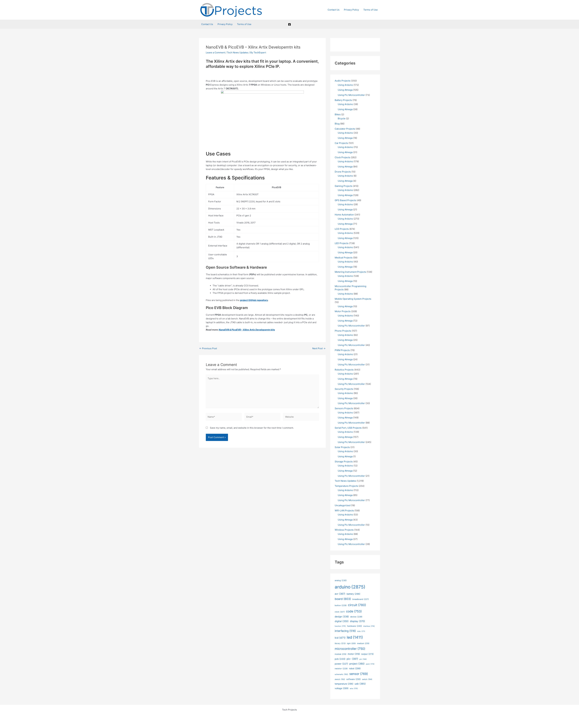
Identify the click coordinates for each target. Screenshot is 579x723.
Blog (337, 123)
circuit (357, 605)
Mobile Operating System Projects (353, 298)
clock (340, 612)
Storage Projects (344, 461)
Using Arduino (345, 84)
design (342, 616)
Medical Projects (344, 257)
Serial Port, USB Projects (348, 427)
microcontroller (350, 649)
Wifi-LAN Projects (344, 510)
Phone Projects (343, 330)
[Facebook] (289, 24)
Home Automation (344, 214)
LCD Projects (342, 228)
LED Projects (341, 243)
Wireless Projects (344, 529)
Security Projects (344, 388)
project (357, 663)
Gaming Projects (343, 186)
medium (363, 643)
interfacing (345, 630)
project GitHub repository (254, 300)
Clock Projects (342, 157)
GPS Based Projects (345, 200)
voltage (341, 688)
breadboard (360, 599)
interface (369, 626)
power (341, 663)
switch (367, 679)
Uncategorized (342, 505)
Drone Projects (343, 171)
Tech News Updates (237, 52)
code (354, 611)
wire (354, 688)
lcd (340, 637)
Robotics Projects (344, 369)
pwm (370, 664)
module (340, 654)
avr (340, 593)
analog (341, 580)
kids (361, 631)
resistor (341, 668)
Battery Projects (343, 100)
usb (360, 683)
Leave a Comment (215, 52)
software (353, 679)
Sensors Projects (344, 408)
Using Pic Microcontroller (351, 95)
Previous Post (208, 348)
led (355, 637)
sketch (340, 679)
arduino (350, 587)
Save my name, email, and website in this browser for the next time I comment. (252, 427)
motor (354, 654)
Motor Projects (343, 311)
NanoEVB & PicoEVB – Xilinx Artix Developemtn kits (247, 329)
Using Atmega (345, 89)
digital (342, 621)
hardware (354, 626)
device (356, 616)
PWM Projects (342, 350)
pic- (352, 658)
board (343, 599)
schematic (341, 674)
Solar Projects (342, 447)
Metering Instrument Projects (350, 271)
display (357, 621)
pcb (340, 658)
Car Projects (341, 143)
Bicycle (341, 118)
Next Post (318, 348)
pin (363, 659)
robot (355, 668)
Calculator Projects (345, 128)
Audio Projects (342, 80)
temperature (344, 683)
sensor (358, 674)
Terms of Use (370, 9)
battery (353, 594)
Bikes (338, 114)
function (340, 626)
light (351, 643)
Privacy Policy (351, 9)
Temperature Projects (346, 486)
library (340, 643)
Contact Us (333, 9)
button (341, 605)
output (367, 654)
